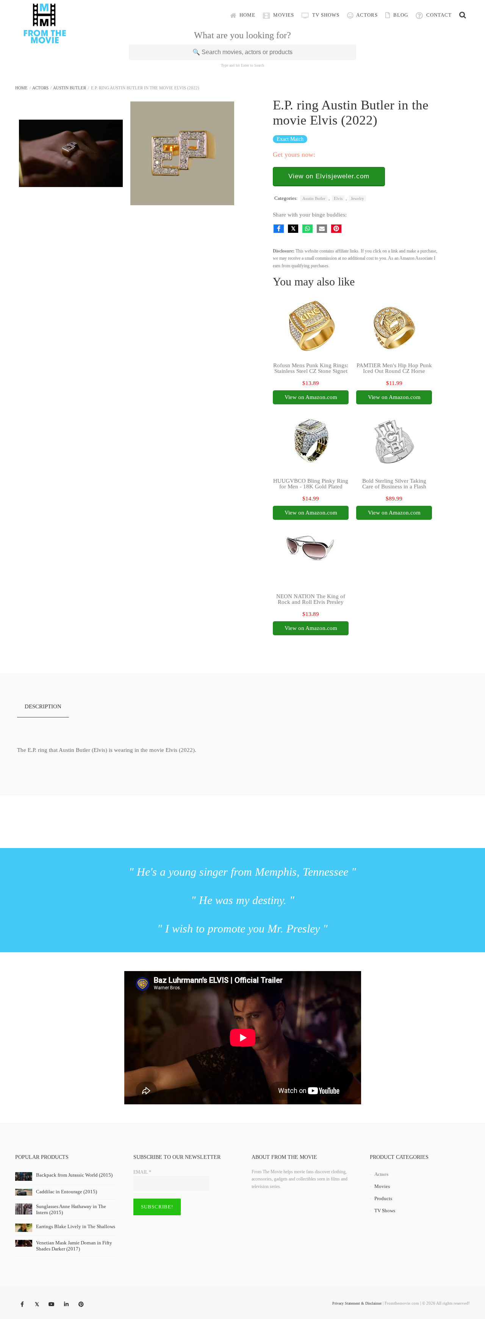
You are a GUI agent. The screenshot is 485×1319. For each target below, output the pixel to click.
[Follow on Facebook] (22, 1304)
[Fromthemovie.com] (44, 38)
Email (142, 1172)
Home (246, 15)
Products (383, 1198)
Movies (283, 15)
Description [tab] (43, 706)
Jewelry (357, 198)
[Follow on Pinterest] (81, 1304)
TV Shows (325, 15)
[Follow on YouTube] (51, 1304)
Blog (400, 15)
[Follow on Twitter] (37, 1304)
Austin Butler (69, 88)
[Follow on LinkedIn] (66, 1304)
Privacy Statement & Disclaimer (357, 1303)
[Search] (462, 15)
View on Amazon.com (311, 397)
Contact (438, 15)
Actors (366, 15)
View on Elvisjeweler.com (328, 176)
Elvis (338, 198)
